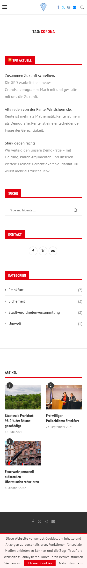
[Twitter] (63, 7)
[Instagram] (68, 7)
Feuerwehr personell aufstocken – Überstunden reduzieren (22, 477)
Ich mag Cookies (40, 563)
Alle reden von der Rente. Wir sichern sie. (38, 109)
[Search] (82, 7)
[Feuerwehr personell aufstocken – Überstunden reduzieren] (23, 453)
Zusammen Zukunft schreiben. (30, 75)
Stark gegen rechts (20, 143)
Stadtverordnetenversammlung (45, 312)
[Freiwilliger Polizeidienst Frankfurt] (64, 397)
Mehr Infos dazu (71, 563)
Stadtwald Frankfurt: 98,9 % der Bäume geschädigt (19, 421)
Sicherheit (45, 301)
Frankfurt (45, 289)
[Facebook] (58, 7)
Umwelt (45, 323)
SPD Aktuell (22, 60)
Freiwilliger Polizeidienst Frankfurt (62, 418)
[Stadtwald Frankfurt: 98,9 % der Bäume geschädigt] (23, 397)
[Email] (74, 7)
